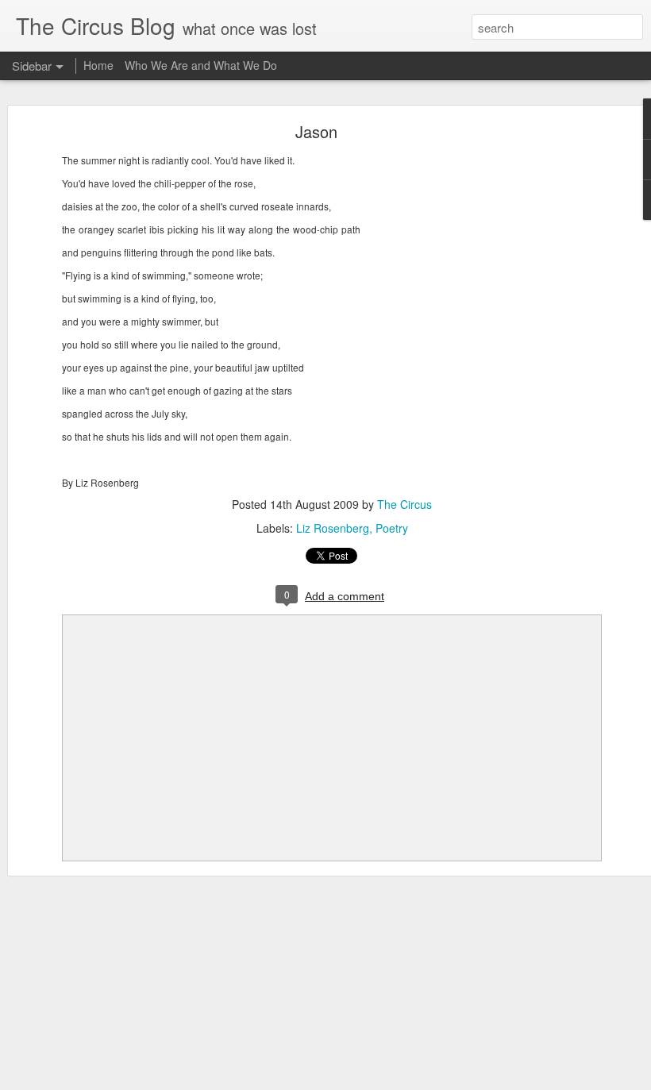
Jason (316, 131)
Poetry (392, 528)
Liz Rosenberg (332, 528)
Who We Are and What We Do (201, 65)
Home (98, 65)
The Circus (404, 504)
